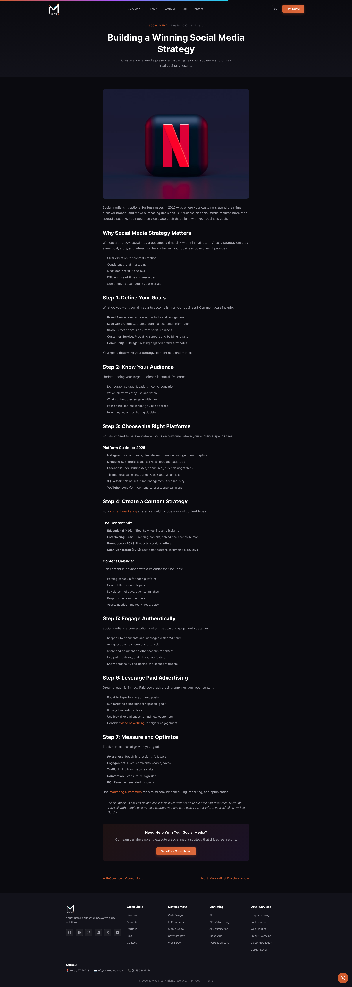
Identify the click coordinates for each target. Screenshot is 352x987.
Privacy (195, 980)
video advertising (132, 723)
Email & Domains (261, 935)
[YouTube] (117, 932)
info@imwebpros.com (111, 970)
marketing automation (125, 792)
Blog (184, 9)
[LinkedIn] (98, 932)
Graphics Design (261, 915)
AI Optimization (218, 928)
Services (134, 9)
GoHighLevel (259, 949)
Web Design (175, 915)
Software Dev (176, 935)
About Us (133, 922)
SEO (212, 915)
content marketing (123, 511)
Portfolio (169, 9)
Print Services (259, 922)
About (153, 9)
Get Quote (293, 8)
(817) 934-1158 (141, 970)
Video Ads (215, 935)
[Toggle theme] (275, 8)
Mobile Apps (176, 928)
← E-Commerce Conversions (123, 878)
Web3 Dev (174, 942)
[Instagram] (88, 932)
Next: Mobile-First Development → (225, 878)
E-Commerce (176, 922)
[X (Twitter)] (107, 932)
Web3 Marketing (219, 942)
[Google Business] (69, 932)
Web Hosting (259, 928)
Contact (197, 9)
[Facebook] (79, 932)
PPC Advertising (219, 922)
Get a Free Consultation (176, 851)
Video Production (261, 942)
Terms (209, 980)
